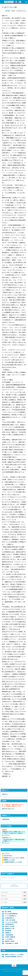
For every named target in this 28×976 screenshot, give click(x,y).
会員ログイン (5, 794)
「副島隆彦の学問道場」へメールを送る (13, 862)
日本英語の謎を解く (9, 924)
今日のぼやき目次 (8, 855)
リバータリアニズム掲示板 (11, 922)
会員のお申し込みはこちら (8, 808)
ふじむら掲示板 (8, 939)
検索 (25, 892)
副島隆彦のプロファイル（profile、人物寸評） (14, 857)
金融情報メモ (8, 932)
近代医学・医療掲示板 (10, 936)
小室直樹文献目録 (9, 934)
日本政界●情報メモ (9, 917)
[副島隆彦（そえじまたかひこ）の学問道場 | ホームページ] (12, 2)
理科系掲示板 (8, 930)
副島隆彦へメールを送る (9, 859)
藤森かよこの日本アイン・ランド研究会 (14, 954)
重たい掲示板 (8, 911)
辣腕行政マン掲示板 (9, 941)
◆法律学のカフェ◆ (9, 928)
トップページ (7, 853)
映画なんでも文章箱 (9, 926)
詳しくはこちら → (6, 835)
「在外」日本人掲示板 (10, 920)
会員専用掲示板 (5, 819)
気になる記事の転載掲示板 (11, 913)
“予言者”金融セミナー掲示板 (11, 943)
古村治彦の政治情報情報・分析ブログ (13, 956)
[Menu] (26, 2)
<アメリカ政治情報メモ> (10, 915)
